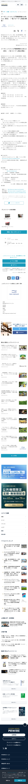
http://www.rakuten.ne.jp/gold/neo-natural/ (17, 191)
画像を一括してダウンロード (14, 232)
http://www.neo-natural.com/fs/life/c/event (11, 158)
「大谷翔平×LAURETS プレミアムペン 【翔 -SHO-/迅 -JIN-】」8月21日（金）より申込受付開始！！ (17, 671)
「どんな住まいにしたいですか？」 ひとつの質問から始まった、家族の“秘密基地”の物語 (18, 657)
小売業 (7, 11)
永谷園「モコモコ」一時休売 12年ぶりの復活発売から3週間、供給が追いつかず (13, 636)
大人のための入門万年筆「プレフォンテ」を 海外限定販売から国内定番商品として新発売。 (12, 553)
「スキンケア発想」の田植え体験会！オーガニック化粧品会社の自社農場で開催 (9, 447)
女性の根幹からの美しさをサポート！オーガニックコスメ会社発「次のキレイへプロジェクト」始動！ (9, 356)
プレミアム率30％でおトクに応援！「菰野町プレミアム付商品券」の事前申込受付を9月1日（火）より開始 (12, 610)
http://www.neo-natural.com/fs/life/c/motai (17, 192)
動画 (2, 530)
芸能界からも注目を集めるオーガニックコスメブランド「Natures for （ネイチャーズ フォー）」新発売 (9, 347)
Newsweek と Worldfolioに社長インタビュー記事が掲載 (12, 594)
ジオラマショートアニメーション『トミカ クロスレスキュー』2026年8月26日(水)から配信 (12, 581)
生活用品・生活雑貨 (11, 243)
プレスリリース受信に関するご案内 (19, 272)
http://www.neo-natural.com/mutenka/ (16, 189)
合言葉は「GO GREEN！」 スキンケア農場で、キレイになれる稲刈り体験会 (9, 419)
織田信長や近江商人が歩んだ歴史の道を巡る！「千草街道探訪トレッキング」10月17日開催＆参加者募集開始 (12, 601)
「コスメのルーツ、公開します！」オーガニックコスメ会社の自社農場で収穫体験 (9, 428)
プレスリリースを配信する (13, 742)
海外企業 (3, 534)
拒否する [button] (8, 780)
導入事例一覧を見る (14, 626)
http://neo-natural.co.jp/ (12, 171)
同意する (20, 780)
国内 (18, 4)
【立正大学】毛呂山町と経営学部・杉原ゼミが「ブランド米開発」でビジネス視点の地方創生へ (12, 588)
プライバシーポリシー (12, 772)
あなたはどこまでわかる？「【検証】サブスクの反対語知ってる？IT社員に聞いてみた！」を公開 (17, 664)
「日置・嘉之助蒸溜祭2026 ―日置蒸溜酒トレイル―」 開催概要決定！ (12, 561)
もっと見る (14, 455)
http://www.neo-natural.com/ (9, 313)
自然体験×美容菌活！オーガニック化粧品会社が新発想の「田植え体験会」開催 (9, 392)
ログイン (14, 265)
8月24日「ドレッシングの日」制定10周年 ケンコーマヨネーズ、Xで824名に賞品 (13, 645)
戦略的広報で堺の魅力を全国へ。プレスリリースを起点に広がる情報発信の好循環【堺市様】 (18, 623)
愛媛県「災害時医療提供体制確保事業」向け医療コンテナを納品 (12, 567)
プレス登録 (15, 261)
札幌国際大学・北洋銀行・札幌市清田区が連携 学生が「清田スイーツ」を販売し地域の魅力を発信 (12, 574)
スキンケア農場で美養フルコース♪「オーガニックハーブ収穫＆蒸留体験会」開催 (9, 437)
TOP (4, 11)
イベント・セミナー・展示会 (12, 239)
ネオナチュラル (13, 11)
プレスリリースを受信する (13, 745)
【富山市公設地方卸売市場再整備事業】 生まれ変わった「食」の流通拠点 (12, 546)
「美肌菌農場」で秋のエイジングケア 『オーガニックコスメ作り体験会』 (9, 374)
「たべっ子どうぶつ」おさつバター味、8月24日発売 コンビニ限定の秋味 (13, 640)
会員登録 (14, 734)
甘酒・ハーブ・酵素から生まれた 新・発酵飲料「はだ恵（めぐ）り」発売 (9, 410)
